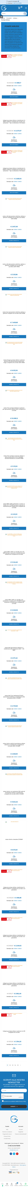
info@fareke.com (14, 1150)
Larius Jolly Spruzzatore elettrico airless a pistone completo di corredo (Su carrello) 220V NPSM (14, 265)
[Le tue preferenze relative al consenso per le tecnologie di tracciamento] (2, 1185)
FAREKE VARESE (18, 85)
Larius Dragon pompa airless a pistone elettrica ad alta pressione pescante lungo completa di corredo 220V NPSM (14, 361)
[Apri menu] (26, 8)
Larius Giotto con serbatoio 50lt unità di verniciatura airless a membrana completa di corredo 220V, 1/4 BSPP (14, 793)
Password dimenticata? (21, 1134)
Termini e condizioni (7, 1132)
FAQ (7, 1129)
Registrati (21, 1132)
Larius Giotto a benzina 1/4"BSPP (14, 839)
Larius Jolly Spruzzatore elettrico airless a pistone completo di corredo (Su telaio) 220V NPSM (14, 217)
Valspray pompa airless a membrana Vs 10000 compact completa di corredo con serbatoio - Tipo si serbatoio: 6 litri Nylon (14, 170)
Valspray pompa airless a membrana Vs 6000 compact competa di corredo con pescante (14, 937)
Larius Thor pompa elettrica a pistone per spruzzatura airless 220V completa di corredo (14, 409)
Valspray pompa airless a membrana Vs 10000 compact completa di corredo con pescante (14, 984)
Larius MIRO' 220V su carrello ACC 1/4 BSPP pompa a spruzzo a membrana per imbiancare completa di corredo (14, 553)
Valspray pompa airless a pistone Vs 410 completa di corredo (14, 1031)
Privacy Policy (22, 1101)
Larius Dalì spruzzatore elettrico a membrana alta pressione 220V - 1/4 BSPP (14, 649)
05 (18, 1065)
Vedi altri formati (14, 96)
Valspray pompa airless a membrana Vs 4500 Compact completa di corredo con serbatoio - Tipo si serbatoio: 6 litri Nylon (14, 74)
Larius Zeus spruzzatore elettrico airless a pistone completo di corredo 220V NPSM (14, 312)
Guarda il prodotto (14, 240)
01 (7, 1065)
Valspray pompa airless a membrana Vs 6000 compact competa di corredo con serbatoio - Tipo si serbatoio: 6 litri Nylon (14, 122)
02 (10, 1065)
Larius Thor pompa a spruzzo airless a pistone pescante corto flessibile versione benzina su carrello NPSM (14, 457)
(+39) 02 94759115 (17, 3)
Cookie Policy (7, 1138)
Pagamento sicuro (7, 1134)
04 (15, 1065)
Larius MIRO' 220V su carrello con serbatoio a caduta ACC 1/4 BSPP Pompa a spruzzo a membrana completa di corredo (14, 601)
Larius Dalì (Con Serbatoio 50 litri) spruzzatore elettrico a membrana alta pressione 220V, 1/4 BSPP (14, 697)
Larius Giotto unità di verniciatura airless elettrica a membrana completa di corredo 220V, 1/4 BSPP (14, 745)
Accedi (21, 1129)
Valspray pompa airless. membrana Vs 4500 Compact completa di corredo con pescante (14, 889)
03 (12, 1065)
